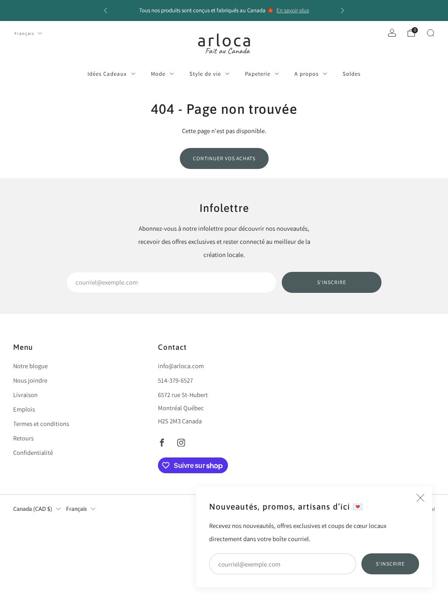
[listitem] (224, 10)
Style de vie (205, 73)
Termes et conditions (41, 423)
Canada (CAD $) (32, 509)
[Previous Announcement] (105, 10)
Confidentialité (33, 452)
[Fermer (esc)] (420, 498)
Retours (23, 438)
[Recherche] (430, 32)
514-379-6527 (175, 380)
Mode (158, 73)
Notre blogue (30, 366)
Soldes (351, 73)
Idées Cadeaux (107, 73)
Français (24, 33)
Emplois (24, 409)
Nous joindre (30, 380)
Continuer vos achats (224, 158)
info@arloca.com (181, 366)
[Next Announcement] (342, 10)
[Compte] (392, 32)
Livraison (25, 394)
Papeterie (257, 73)
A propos (306, 73)
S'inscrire (390, 563)
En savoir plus (292, 10)
